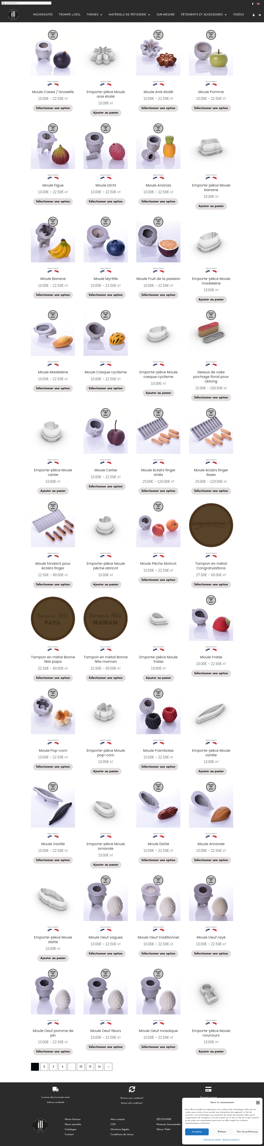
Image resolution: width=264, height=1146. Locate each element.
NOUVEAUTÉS (43, 14)
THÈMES (92, 14)
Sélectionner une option (53, 108)
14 (99, 1066)
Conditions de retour (122, 1134)
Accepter (197, 1132)
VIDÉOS (238, 14)
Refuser (222, 1132)
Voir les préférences (247, 1132)
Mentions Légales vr (231, 1140)
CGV (113, 1124)
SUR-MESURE (166, 14)
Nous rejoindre (73, 1124)
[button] (257, 1102)
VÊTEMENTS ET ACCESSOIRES (202, 14)
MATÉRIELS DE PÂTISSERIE (127, 14)
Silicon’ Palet (163, 1129)
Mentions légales (120, 1129)
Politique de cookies (212, 1140)
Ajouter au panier (105, 112)
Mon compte (118, 1119)
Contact (69, 1134)
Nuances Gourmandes (168, 1124)
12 (80, 1066)
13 (90, 1066)
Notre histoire (73, 1119)
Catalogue (70, 1129)
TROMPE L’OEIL (70, 14)
